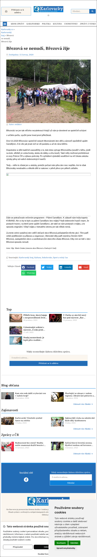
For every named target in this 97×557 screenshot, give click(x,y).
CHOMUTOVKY (71, 24)
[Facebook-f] (26, 479)
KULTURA (57, 24)
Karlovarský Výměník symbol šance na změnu (28, 419)
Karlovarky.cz (7, 29)
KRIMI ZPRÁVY (17, 24)
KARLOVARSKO (33, 24)
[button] (5, 24)
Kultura (37, 257)
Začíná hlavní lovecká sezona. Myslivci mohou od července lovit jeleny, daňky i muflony (78, 445)
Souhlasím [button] (61, 543)
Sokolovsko (47, 257)
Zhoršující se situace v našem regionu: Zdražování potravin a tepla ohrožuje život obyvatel (79, 395)
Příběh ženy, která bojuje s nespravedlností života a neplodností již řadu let (35, 318)
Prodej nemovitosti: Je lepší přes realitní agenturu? (33, 340)
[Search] (92, 11)
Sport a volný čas (60, 257)
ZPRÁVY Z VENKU (88, 24)
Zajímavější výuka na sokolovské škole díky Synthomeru (80, 419)
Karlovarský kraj (26, 257)
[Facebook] (48, 15)
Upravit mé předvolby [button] (66, 548)
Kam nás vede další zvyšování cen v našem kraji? (30, 394)
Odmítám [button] (74, 543)
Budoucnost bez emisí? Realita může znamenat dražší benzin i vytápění (29, 445)
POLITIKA (46, 24)
